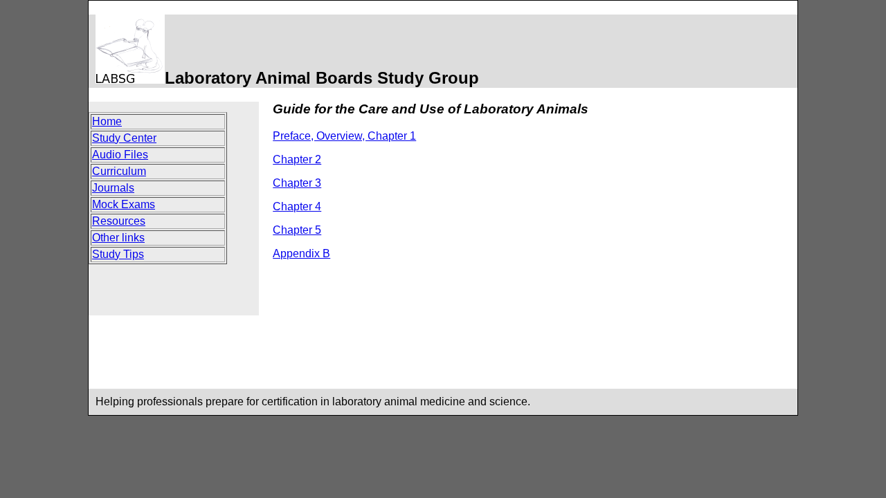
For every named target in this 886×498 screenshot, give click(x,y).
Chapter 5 (297, 230)
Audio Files (120, 154)
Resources (118, 221)
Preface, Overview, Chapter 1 (344, 136)
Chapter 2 (297, 159)
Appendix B (301, 253)
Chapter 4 (297, 206)
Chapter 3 (297, 183)
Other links (118, 237)
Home (107, 121)
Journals (113, 188)
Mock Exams (123, 204)
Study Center (124, 138)
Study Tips (118, 254)
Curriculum (119, 171)
